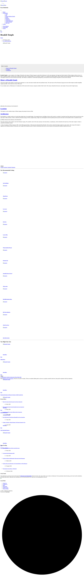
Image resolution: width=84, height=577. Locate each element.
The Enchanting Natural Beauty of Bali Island (10, 468)
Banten (6, 17)
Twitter (1, 167)
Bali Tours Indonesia (6, 312)
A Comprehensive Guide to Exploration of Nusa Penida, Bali (10, 377)
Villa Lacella (5, 286)
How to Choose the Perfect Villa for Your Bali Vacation (11, 448)
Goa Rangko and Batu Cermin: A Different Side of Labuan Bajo (12, 412)
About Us (5, 483)
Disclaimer (5, 486)
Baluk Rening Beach (4, 412)
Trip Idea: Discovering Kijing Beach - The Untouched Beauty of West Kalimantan (15, 463)
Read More (5, 354)
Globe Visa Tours (6, 325)
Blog (4, 485)
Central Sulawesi (8, 21)
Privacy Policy (6, 488)
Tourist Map (5, 27)
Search (4, 28)
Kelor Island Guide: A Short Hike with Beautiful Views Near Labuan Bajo (14, 417)
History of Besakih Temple (11, 68)
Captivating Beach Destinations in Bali (8, 453)
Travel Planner (6, 26)
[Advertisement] (37, 54)
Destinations (5, 13)
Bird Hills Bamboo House (7, 299)
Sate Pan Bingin (5, 183)
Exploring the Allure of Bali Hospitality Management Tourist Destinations (14, 458)
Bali (6, 15)
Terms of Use (5, 487)
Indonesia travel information (8, 378)
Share (2, 166)
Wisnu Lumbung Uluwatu (7, 247)
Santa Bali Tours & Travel (7, 273)
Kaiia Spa (4, 221)
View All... (7, 23)
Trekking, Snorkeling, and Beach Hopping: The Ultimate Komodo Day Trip (14, 422)
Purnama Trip (5, 260)
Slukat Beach (2, 359)
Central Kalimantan (9, 20)
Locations (8, 69)
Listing (4, 24)
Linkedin (9, 167)
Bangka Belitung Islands (10, 16)
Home (4, 12)
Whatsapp (13, 167)
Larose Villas (5, 234)
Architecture (8, 70)
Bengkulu (7, 18)
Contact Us (5, 484)
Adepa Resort (5, 196)
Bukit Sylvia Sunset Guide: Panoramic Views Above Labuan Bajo (12, 401)
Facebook (5, 167)
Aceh (6, 14)
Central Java (7, 19)
